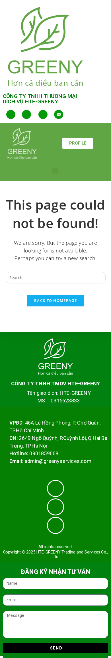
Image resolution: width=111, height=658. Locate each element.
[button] (55, 171)
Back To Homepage (55, 300)
